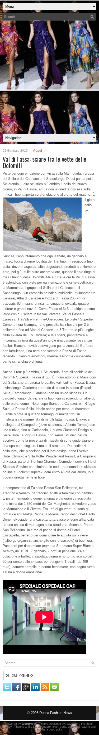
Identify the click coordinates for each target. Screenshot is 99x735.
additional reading (79, 726)
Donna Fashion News (55, 713)
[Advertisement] (49, 78)
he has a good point (49, 729)
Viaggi (37, 150)
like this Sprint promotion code (47, 726)
